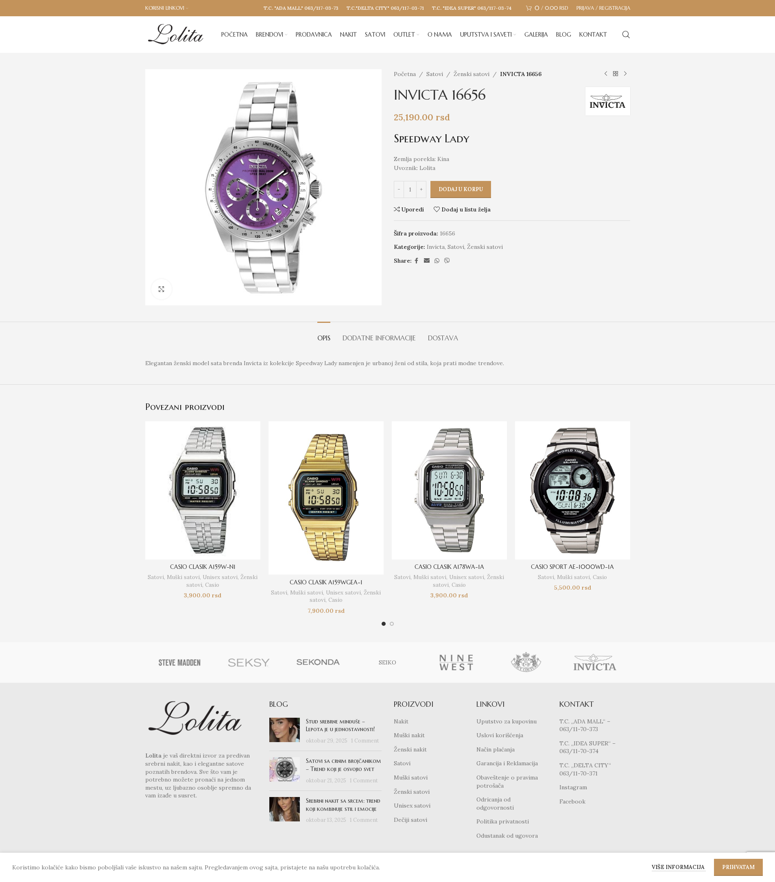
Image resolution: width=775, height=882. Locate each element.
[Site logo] (175, 34)
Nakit (401, 721)
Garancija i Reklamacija (507, 763)
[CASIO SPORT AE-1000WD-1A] (572, 490)
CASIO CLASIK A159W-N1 (203, 567)
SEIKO (387, 662)
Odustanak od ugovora (507, 835)
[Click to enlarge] (161, 289)
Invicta (436, 246)
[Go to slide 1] (384, 624)
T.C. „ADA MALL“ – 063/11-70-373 (584, 725)
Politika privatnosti (502, 821)
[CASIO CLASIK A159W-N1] (202, 490)
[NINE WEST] (456, 662)
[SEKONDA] (318, 662)
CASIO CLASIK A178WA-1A (449, 567)
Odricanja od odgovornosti (495, 803)
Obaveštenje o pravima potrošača (507, 781)
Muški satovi (183, 577)
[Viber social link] (447, 260)
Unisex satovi (220, 577)
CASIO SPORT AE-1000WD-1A (572, 567)
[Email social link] (426, 260)
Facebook (572, 801)
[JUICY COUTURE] (526, 662)
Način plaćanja (495, 749)
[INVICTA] (595, 662)
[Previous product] (606, 74)
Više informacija (679, 867)
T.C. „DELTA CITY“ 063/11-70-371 (585, 769)
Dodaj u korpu (461, 189)
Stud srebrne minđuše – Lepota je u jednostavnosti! (340, 725)
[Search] (626, 34)
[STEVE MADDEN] (179, 662)
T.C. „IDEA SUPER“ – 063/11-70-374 (587, 747)
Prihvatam (738, 867)
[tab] (323, 334)
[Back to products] (615, 74)
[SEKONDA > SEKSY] (249, 662)
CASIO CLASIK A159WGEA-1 (326, 582)
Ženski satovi (471, 74)
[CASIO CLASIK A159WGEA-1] (326, 498)
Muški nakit (409, 735)
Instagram (573, 787)
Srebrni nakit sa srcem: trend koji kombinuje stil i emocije (343, 804)
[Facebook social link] (416, 260)
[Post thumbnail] (284, 731)
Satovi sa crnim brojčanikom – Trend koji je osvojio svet (343, 765)
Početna (405, 74)
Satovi (434, 74)
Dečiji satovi (410, 819)
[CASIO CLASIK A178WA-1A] (449, 490)
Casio (212, 584)
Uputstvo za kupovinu (506, 721)
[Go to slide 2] (392, 624)
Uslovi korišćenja (499, 735)
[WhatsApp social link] (437, 260)
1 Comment (365, 740)
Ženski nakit (410, 749)
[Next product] (625, 74)
